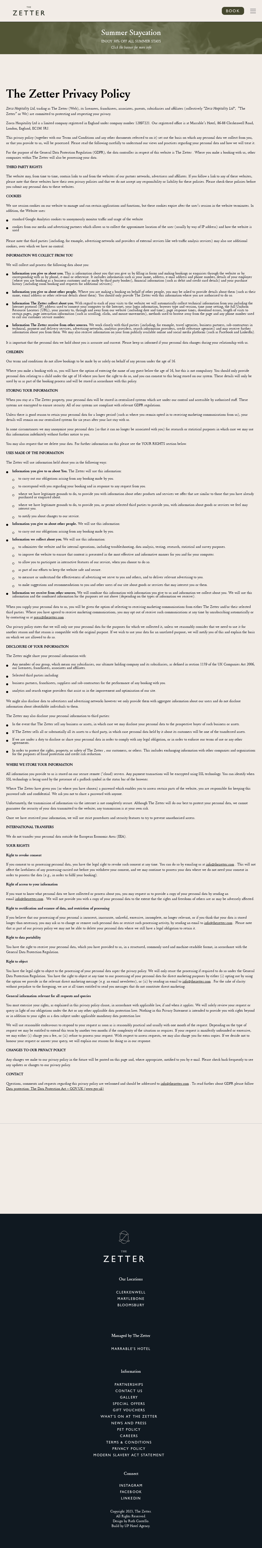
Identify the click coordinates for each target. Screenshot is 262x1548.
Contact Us (129, 1391)
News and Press (129, 1423)
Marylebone (131, 1299)
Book (233, 10)
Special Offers (129, 1404)
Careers (129, 1436)
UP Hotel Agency (137, 1525)
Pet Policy (129, 1429)
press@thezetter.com (49, 617)
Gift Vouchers (129, 1410)
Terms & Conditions (129, 1442)
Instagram (131, 1485)
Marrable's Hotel (131, 1349)
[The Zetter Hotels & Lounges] (29, 11)
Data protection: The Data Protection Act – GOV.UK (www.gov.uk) (55, 1088)
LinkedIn (131, 1498)
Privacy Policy (129, 1449)
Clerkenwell (131, 1292)
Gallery (129, 1397)
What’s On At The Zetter (129, 1416)
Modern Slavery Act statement (129, 1455)
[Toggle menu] (253, 11)
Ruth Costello (138, 1521)
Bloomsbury (131, 1305)
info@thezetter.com (220, 864)
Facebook (131, 1492)
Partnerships (129, 1384)
